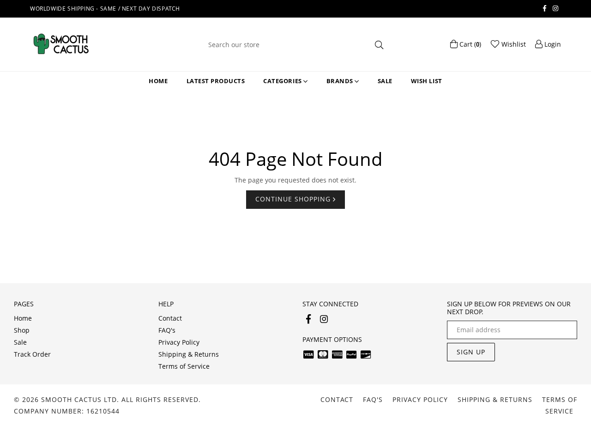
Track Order (32, 354)
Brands (340, 81)
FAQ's (166, 330)
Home (158, 81)
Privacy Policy (178, 342)
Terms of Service (184, 366)
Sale (385, 81)
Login (552, 44)
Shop (22, 330)
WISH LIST (426, 81)
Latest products (216, 81)
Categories (283, 81)
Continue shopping (294, 199)
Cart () (469, 44)
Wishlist (513, 44)
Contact (170, 318)
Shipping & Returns (188, 354)
